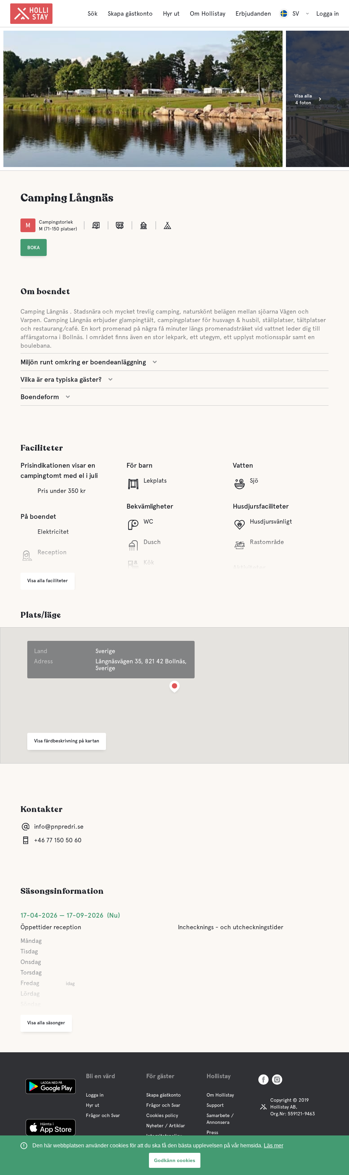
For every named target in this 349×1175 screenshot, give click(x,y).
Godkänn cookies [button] (174, 1160)
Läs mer (273, 1145)
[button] (174, 688)
